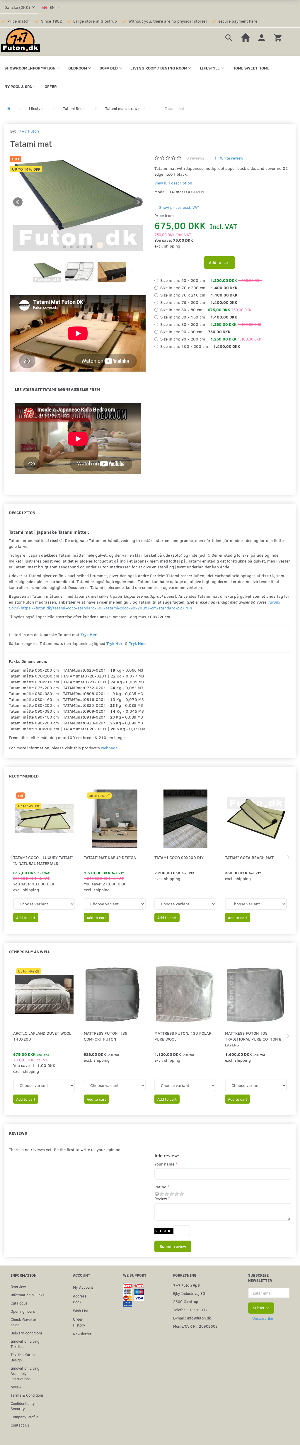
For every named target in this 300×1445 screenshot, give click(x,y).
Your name (164, 1164)
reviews (195, 158)
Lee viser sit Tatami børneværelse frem (57, 389)
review (16, 1386)
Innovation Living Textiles (25, 1344)
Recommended (24, 776)
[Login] (262, 37)
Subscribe (261, 1307)
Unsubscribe (262, 1318)
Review (160, 1198)
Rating (160, 1187)
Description (22, 512)
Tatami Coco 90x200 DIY (179, 857)
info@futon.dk (199, 1317)
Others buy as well (29, 951)
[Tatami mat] (78, 202)
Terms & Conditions (27, 1395)
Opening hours (23, 1311)
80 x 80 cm (205, 309)
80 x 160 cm (198, 317)
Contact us (20, 1424)
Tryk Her (89, 634)
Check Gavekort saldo (24, 1322)
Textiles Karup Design (23, 1357)
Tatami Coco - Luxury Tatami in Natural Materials (43, 860)
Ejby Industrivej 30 (189, 1293)
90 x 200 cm (210, 339)
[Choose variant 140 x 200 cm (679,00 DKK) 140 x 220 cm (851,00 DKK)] (44, 1085)
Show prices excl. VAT (179, 207)
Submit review (173, 1246)
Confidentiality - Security (24, 1406)
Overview (18, 1286)
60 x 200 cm (211, 280)
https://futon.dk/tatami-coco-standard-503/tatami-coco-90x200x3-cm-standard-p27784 (106, 608)
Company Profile (24, 1416)
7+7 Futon (29, 131)
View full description (173, 183)
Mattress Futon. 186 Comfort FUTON (105, 1036)
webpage (109, 748)
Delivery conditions (26, 1332)
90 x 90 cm (195, 331)
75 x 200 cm (198, 302)
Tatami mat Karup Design (110, 857)
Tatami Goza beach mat (249, 857)
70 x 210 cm (199, 295)
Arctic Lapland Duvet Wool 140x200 (42, 1036)
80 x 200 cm (210, 324)
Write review (231, 158)
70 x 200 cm (199, 287)
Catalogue (19, 1302)
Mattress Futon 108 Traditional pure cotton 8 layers (253, 1039)
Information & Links (27, 1294)
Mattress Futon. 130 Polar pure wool (182, 1036)
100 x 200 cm (200, 346)
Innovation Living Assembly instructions (25, 1373)
